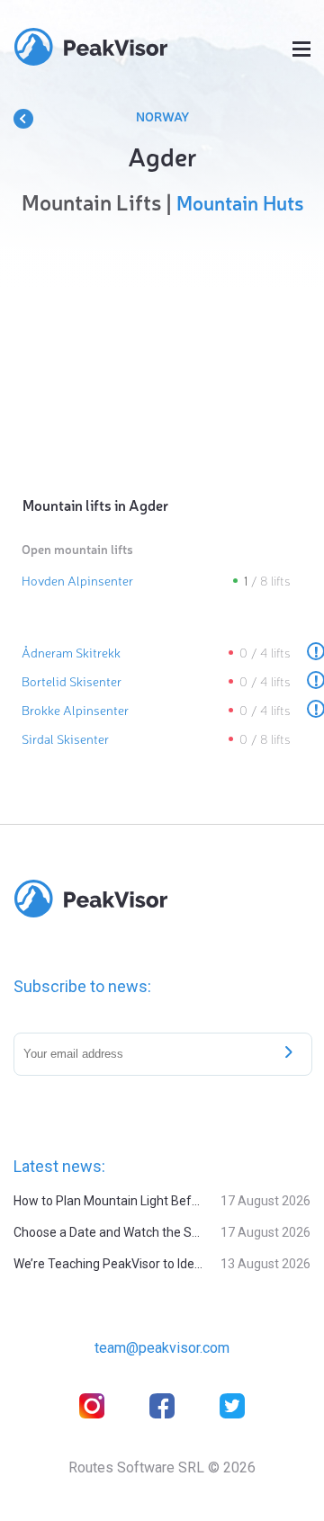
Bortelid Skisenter (72, 681)
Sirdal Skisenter (65, 738)
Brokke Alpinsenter (75, 710)
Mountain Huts (239, 202)
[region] (162, 351)
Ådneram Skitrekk (71, 652)
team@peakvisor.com (162, 1347)
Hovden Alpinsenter (77, 580)
